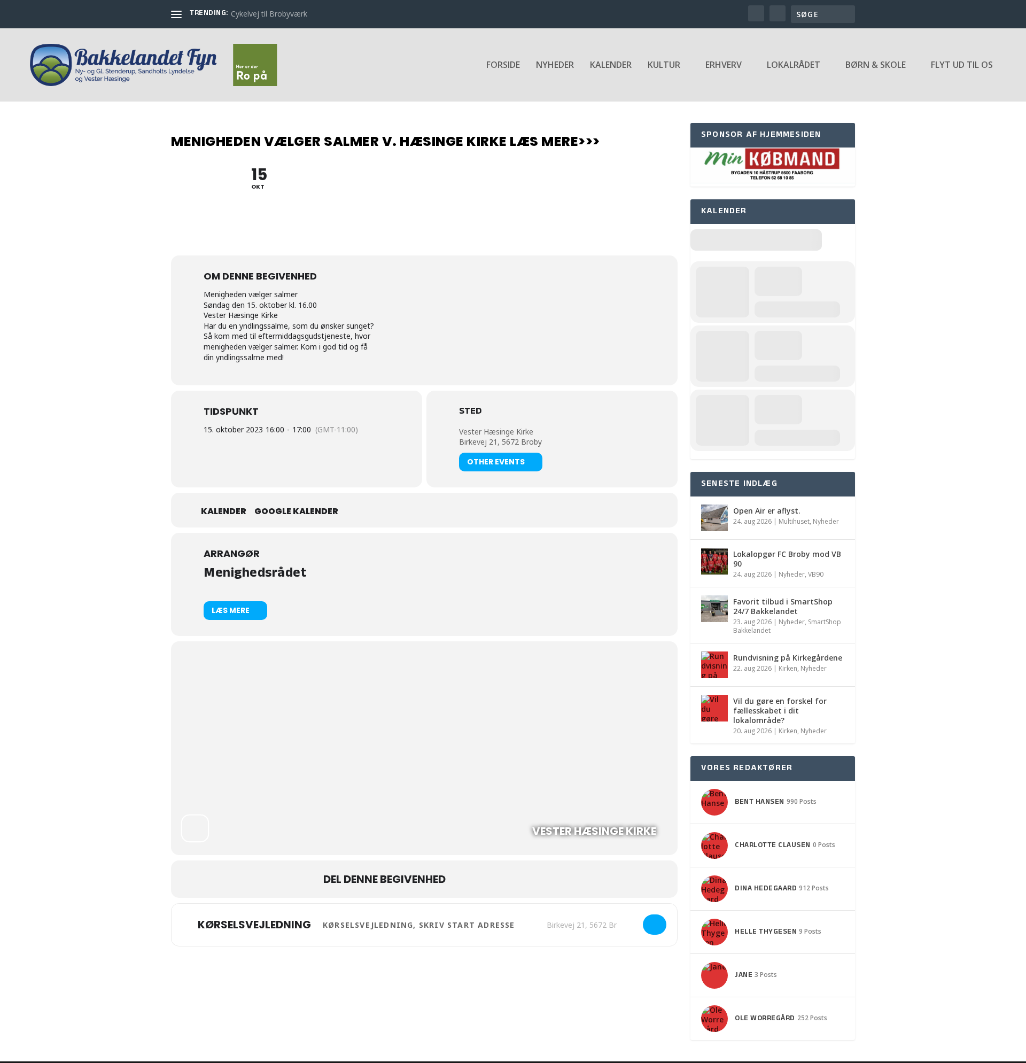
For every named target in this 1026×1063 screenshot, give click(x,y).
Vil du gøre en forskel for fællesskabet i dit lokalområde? (780, 710)
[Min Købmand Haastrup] (772, 181)
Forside (503, 65)
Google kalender (296, 511)
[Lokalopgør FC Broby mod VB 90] (714, 561)
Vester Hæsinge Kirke (496, 431)
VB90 (815, 574)
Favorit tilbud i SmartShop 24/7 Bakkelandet (783, 606)
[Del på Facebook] (464, 879)
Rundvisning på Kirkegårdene (787, 658)
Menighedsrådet (255, 574)
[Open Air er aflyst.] (714, 518)
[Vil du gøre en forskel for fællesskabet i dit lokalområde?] (714, 708)
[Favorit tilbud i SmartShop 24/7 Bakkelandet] (714, 608)
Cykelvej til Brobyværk (269, 14)
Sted (470, 412)
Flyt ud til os (962, 65)
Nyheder (555, 65)
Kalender (611, 65)
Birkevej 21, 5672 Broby (500, 442)
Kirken (788, 668)
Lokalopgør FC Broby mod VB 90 (787, 559)
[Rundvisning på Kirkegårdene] (714, 664)
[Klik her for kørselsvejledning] (654, 924)
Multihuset (794, 521)
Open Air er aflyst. (766, 511)
